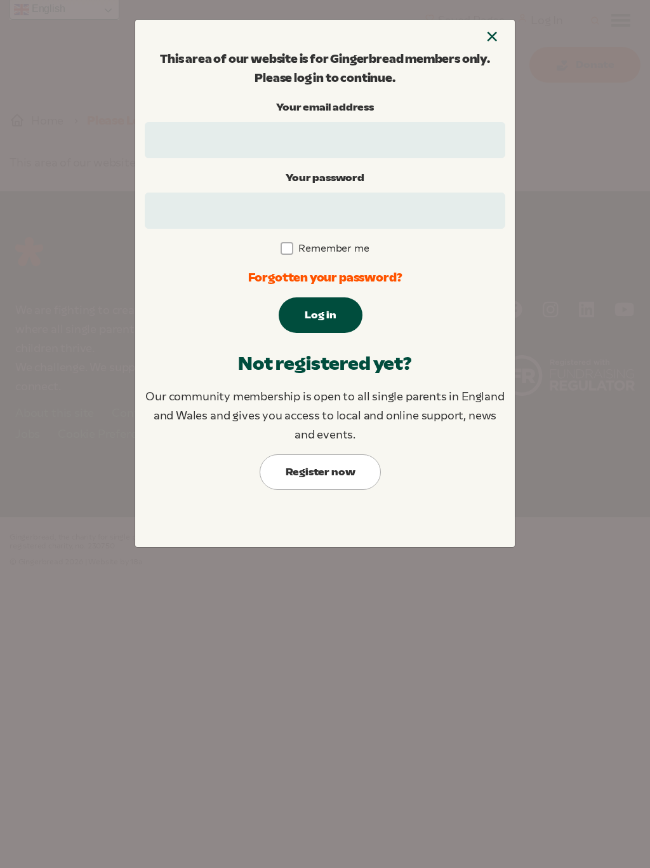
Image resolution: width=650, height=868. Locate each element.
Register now (320, 472)
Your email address (325, 107)
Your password (325, 178)
